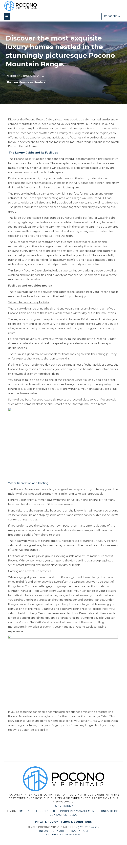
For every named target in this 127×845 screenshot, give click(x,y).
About (32, 811)
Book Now (112, 16)
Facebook (53, 834)
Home (21, 811)
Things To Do (108, 811)
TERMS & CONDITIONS (76, 821)
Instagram (72, 834)
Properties (49, 811)
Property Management (78, 811)
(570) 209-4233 (87, 827)
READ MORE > (63, 805)
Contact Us (58, 814)
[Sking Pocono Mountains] (62, 443)
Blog (73, 814)
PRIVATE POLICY (46, 821)
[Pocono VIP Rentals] (20, 6)
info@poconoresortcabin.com (63, 830)
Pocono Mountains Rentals (26, 82)
